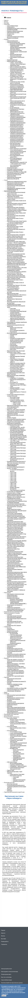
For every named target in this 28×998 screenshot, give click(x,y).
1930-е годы (13, 475)
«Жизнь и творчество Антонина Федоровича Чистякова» (15, 196)
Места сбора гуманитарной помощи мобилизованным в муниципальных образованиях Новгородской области (16, 709)
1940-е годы (13, 476)
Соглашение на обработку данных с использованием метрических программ (16, 651)
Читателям (7, 24)
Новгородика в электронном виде (15, 594)
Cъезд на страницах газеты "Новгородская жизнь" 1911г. (17, 400)
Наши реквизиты (11, 646)
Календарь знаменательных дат (15, 169)
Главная (3, 930)
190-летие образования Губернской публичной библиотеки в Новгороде (16, 636)
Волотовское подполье (16, 775)
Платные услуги (11, 187)
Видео (5, 692)
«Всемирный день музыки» (13, 498)
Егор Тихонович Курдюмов (16, 431)
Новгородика (7, 592)
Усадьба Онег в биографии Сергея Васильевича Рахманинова (15, 422)
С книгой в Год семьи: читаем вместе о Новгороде (17, 82)
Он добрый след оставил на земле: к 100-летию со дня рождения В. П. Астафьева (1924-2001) (18, 78)
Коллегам (6, 693)
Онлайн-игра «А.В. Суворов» (14, 625)
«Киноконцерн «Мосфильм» (14, 691)
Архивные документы (15, 643)
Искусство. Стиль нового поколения (16, 409)
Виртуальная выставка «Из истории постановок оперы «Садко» (16, 351)
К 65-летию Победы (12, 718)
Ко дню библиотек (14, 107)
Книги (14, 778)
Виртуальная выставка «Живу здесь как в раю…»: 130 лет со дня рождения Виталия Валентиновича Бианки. (16, 243)
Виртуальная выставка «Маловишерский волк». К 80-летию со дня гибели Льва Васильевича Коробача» (16, 295)
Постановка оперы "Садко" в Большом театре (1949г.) (17, 369)
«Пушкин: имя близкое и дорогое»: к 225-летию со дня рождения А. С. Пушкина (17, 74)
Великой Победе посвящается (11, 717)
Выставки (6, 23)
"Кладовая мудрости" (15, 639)
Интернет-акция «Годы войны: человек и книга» (17, 720)
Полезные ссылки (11, 702)
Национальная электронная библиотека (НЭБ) (14, 175)
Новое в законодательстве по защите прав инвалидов (17, 101)
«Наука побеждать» (12, 465)
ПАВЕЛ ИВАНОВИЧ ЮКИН (16, 90)
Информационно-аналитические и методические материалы (15, 698)
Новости (6, 20)
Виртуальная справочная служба (15, 182)
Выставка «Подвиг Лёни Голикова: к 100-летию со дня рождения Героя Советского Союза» (16, 546)
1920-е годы (13, 473)
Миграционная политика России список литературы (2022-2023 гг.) (18, 98)
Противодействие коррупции (11, 714)
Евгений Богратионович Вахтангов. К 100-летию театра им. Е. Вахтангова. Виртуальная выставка (16, 463)
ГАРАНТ (12, 687)
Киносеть (12, 337)
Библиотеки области (12, 704)
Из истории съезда (14, 397)
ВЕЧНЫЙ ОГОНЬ (14, 748)
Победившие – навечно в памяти (18, 766)
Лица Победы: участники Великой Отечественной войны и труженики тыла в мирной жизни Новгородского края (18, 745)
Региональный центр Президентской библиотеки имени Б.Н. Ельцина (13, 612)
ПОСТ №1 (15, 760)
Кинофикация (13, 334)
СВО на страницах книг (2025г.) (18, 66)
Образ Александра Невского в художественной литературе (17, 317)
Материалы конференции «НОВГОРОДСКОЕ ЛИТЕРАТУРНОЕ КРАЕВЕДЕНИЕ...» (18, 602)
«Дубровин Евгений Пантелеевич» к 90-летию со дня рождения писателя (17, 585)
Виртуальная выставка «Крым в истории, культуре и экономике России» (17, 238)
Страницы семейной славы (17, 764)
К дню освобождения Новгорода (18, 733)
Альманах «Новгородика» (16, 599)
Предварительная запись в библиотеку (17, 28)
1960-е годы (13, 479)
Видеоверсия (13, 331)
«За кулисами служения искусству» (15, 503)
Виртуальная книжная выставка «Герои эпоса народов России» (17, 406)
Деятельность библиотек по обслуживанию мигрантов (17, 88)
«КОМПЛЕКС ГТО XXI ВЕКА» (17, 378)
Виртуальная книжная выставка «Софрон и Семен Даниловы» (15, 552)
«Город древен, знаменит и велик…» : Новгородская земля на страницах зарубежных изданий (16, 412)
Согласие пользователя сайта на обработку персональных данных (15, 656)
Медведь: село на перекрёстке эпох (16, 497)
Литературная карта (12, 167)
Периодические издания (19, 779)
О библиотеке (7, 626)
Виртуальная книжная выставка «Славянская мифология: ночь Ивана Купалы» (16, 579)
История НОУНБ (14, 633)
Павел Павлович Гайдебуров (17, 438)
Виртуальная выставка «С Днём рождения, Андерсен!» (15, 227)
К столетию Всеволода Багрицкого (15, 467)
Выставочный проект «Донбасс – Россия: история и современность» (15, 249)
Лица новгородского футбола (17, 490)
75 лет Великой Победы (16, 732)
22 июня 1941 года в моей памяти (15, 676)
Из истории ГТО (14, 382)
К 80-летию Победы (12, 762)
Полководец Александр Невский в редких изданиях (18, 312)
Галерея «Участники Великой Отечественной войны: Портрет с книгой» (18, 724)
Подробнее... (5, 994)
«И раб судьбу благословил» (14, 509)
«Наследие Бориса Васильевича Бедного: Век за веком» (15, 588)
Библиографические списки (14, 61)
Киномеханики (13, 345)
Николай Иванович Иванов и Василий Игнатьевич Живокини (18, 429)
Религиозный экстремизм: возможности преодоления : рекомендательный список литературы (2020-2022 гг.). (17, 129)
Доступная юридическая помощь (15, 36)
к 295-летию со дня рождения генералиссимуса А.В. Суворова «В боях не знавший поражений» (17, 501)
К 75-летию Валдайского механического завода (13, 289)
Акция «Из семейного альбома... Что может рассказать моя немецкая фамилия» (16, 661)
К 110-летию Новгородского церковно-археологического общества (16, 272)
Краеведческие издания (13, 598)
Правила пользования (12, 38)
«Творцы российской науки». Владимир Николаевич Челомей (17, 555)
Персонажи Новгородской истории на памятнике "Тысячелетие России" (16, 420)
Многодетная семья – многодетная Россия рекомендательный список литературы (16, 145)
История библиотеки (12, 632)
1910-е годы (13, 472)
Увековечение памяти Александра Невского (15, 314)
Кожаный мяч (13, 482)
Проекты (6, 658)
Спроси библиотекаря (12, 25)
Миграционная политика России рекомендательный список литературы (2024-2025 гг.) (18, 69)
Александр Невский (15, 310)
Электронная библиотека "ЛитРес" (15, 173)
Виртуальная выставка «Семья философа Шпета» (14, 224)
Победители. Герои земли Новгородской (16, 741)
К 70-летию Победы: (12, 726)
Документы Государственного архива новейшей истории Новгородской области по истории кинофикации (17, 340)
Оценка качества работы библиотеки (16, 654)
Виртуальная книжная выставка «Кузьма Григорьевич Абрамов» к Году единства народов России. (16, 558)
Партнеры (6, 677)
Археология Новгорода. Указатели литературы (16, 55)
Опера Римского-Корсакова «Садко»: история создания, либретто (17, 360)
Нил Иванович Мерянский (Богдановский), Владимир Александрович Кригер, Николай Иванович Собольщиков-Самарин (18, 435)
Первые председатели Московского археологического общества (16, 495)
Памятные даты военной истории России (14, 792)
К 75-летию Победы (12, 730)
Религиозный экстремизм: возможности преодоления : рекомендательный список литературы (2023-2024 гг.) (17, 140)
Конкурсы (9, 700)
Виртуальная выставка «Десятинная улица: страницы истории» (16, 278)
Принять (3, 995)
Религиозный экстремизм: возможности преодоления (17, 85)
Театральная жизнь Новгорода (15, 424)
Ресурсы (6, 39)
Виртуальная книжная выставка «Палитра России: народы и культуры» (16, 522)
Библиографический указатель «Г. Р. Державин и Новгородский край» (16, 610)
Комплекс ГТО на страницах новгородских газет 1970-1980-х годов (18, 385)
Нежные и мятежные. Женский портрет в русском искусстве (16, 511)
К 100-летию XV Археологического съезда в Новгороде (15, 395)
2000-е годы (13, 486)
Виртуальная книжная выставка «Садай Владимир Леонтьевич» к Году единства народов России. (16, 534)
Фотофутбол (13, 488)
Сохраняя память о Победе (14, 493)
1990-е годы (13, 484)
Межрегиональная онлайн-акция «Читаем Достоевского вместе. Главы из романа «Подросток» (16, 668)
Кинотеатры (13, 344)
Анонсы (6, 21)
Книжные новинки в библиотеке (15, 31)
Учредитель (4, 944)
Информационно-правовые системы (16, 188)
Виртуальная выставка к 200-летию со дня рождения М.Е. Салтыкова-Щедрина (16, 507)
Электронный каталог (12, 40)
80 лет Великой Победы (16, 763)
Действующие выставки (13, 32)
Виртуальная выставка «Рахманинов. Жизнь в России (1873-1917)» (16, 246)
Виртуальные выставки (10, 191)
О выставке (13, 308)
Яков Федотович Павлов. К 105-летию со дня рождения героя (16, 286)
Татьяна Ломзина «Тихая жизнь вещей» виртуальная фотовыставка (16, 275)
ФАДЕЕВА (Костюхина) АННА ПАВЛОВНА (19, 758)
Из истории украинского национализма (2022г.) (16, 159)
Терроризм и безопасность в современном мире (17, 114)
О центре (9, 614)
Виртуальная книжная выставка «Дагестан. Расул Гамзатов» (15, 530)
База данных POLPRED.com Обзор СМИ (16, 172)
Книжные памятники (12, 60)
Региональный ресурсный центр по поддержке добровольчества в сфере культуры (16, 787)
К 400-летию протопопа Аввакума (15, 671)
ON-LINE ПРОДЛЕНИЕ (12, 29)
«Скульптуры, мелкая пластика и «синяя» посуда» (15, 198)
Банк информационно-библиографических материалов (15, 712)
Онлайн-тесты (10, 34)
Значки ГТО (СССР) (14, 387)
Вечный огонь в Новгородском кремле (18, 753)
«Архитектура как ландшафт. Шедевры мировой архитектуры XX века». (16, 541)
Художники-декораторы (16, 371)
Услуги (6, 180)
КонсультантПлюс (14, 685)
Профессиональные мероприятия (15, 703)
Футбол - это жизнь (12, 468)
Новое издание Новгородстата (17, 738)
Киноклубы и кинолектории (17, 348)
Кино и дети (13, 349)
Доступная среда (8, 715)
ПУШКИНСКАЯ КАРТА (12, 189)
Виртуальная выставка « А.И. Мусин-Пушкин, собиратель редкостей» (16, 235)
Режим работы (10, 27)
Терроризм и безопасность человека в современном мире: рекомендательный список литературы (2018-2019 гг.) (18, 118)
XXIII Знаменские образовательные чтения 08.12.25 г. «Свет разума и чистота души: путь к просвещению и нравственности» (18, 163)
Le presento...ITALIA (12, 408)
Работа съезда (17, 402)
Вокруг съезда (16, 404)
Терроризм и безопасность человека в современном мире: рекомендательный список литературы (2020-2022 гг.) (18, 123)
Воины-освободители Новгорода (18, 750)
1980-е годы (13, 483)
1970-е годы (13, 480)
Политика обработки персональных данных (12, 982)
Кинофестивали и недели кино (17, 346)
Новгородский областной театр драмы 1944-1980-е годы (18, 443)
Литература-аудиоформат (13, 607)
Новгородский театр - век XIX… (17, 427)
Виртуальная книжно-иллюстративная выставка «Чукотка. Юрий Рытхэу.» (16, 582)
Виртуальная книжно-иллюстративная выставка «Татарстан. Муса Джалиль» (16, 525)
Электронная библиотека (13, 42)
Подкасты (9, 35)
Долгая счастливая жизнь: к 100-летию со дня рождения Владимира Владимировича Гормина (17, 269)
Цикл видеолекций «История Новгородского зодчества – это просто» (15, 623)
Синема (12, 335)
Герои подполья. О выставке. (17, 774)
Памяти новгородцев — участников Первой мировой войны (16, 664)
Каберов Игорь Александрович (17, 756)
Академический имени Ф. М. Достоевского (17, 459)
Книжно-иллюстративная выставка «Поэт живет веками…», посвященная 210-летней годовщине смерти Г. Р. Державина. (16, 518)
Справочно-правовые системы (14, 170)
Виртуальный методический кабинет (16, 695)
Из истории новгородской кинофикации (17, 333)
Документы (10, 647)
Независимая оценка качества (14, 648)
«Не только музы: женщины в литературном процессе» (14, 562)
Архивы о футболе (14, 487)
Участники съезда (14, 398)
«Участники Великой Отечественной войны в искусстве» (16, 193)
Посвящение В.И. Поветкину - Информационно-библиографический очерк (17, 110)
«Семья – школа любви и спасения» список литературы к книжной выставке (18, 64)
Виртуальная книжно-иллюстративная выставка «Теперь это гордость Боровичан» (16, 205)
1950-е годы (13, 478)
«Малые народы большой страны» (15, 543)
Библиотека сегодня (12, 644)
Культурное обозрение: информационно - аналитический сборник (18, 52)
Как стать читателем (6, 977)
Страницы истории (14, 426)
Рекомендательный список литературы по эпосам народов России (18, 105)
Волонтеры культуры (9, 782)
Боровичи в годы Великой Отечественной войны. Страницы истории (18, 736)
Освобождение (11, 240)
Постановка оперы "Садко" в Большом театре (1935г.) (17, 366)
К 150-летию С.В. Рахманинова (14, 491)
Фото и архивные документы (17, 330)
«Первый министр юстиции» (14, 304)
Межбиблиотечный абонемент (14, 184)
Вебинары (9, 706)
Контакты (9, 628)
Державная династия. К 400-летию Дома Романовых (16, 373)
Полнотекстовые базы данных (17, 43)
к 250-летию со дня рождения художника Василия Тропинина (15, 514)
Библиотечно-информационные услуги (16, 181)
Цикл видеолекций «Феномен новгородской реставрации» (14, 616)
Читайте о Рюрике (11, 417)
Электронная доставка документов (16, 185)
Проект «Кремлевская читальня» (15, 670)
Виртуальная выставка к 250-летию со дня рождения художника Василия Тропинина (16, 538)
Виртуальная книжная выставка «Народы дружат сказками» (15, 564)
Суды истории (10, 770)
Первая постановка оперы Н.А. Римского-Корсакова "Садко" (17, 364)
